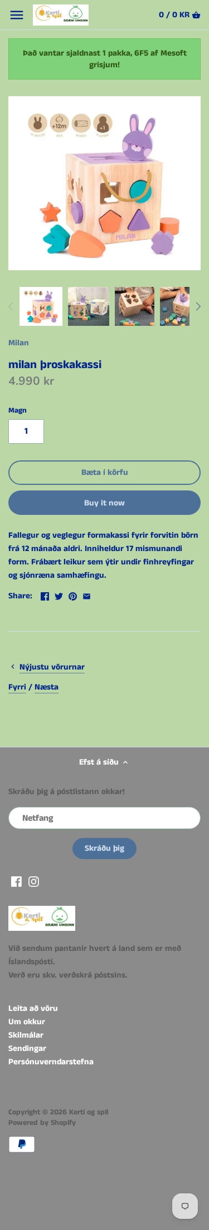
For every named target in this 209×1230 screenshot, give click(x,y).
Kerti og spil (88, 1112)
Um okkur (26, 1022)
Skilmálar (25, 1035)
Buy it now (104, 503)
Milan (18, 343)
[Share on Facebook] (45, 595)
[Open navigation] (16, 15)
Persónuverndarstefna (51, 1062)
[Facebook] (16, 881)
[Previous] (11, 306)
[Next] (197, 306)
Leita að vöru (33, 1008)
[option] (41, 306)
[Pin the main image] (73, 595)
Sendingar (27, 1048)
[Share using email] (86, 595)
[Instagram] (33, 881)
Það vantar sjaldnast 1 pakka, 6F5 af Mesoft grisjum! (105, 59)
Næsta (47, 687)
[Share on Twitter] (59, 595)
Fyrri (17, 687)
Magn (17, 410)
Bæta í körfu (104, 472)
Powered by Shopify (42, 1123)
